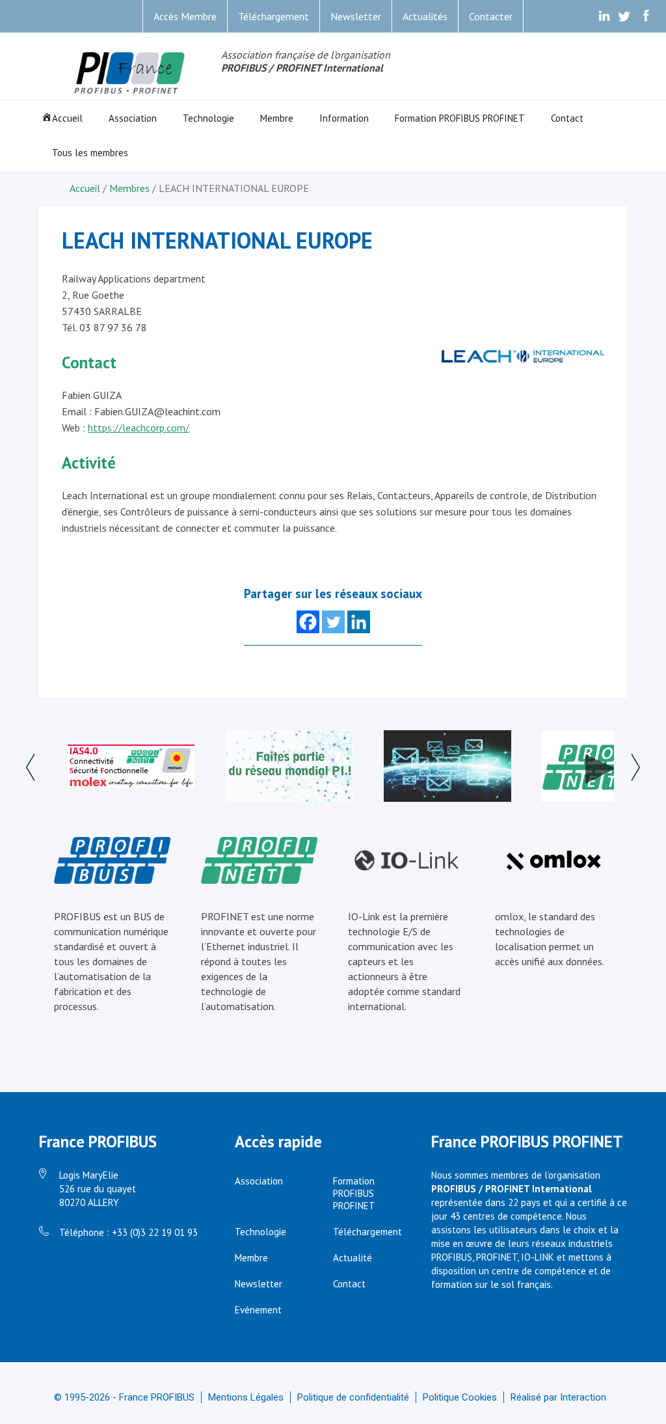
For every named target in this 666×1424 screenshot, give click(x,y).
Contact (567, 118)
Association (133, 118)
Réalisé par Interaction (558, 1397)
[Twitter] (333, 621)
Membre (276, 118)
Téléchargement (273, 16)
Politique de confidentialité (353, 1397)
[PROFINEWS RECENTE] (447, 767)
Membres (129, 188)
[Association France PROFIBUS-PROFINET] (130, 74)
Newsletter (355, 16)
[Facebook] (308, 621)
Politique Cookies (460, 1397)
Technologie (208, 118)
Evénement (258, 1310)
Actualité (352, 1258)
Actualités (425, 16)
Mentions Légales (246, 1397)
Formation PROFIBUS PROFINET (460, 118)
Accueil (67, 118)
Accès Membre (185, 16)
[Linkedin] (358, 621)
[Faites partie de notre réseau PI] (289, 767)
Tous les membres (90, 152)
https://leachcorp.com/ (138, 427)
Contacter (491, 16)
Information (344, 118)
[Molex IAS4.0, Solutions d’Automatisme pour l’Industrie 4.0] (131, 768)
